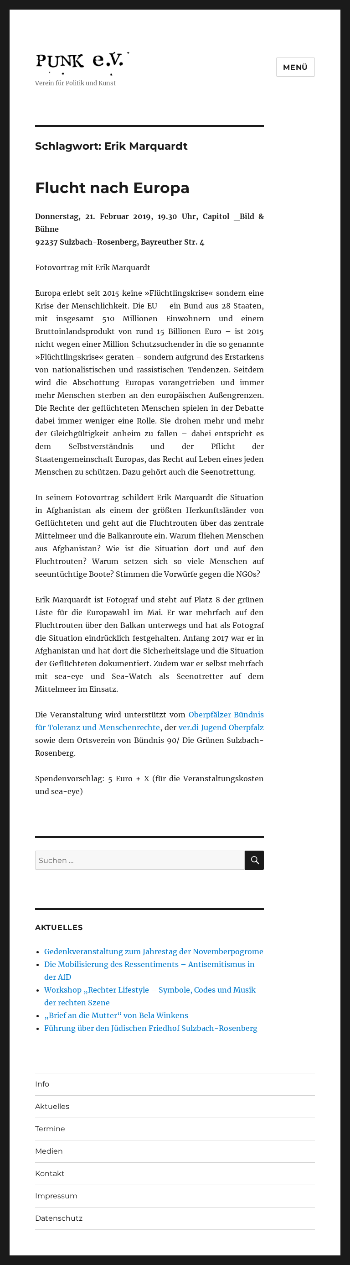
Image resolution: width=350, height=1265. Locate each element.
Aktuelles (52, 1106)
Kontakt (50, 1173)
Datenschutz (58, 1218)
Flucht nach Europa (112, 187)
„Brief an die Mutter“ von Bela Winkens (116, 1015)
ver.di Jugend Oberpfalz (221, 727)
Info (42, 1084)
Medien (49, 1151)
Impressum (56, 1196)
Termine (50, 1128)
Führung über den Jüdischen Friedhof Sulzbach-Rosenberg (150, 1028)
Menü (295, 67)
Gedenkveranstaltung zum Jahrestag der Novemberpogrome (153, 951)
